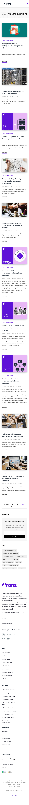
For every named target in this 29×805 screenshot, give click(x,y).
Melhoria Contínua (13, 565)
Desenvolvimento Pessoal (9, 550)
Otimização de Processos (9, 568)
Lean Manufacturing (8, 562)
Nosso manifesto (6, 738)
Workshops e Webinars (7, 675)
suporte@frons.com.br (7, 623)
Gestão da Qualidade (8, 556)
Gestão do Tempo (21, 556)
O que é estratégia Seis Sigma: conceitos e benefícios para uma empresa (12, 181)
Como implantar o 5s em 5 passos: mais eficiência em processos (11, 381)
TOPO (15, 795)
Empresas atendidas (6, 741)
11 (11, 507)
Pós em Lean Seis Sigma (7, 714)
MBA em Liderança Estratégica (9, 711)
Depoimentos (5, 735)
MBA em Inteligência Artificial (9, 693)
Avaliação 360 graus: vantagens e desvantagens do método (12, 46)
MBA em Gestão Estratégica (8, 689)
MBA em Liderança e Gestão (8, 696)
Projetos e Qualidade (7, 662)
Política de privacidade (7, 748)
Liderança (18, 562)
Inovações (15, 559)
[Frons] (7, 4)
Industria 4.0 (6, 559)
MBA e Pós (4, 679)
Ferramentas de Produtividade (10, 553)
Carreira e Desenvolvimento (10, 430)
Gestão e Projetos (6, 659)
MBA (4, 565)
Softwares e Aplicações (7, 672)
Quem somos (5, 731)
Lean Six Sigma (5, 656)
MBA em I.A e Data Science (8, 707)
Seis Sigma (21, 568)
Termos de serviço (6, 744)
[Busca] (27, 3)
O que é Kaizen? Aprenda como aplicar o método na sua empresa (13, 328)
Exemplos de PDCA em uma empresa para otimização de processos (12, 273)
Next (15, 507)
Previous (8, 504)
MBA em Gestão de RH (7, 699)
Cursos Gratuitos (6, 652)
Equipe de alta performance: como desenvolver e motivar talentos (12, 225)
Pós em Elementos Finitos (8, 717)
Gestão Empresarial (7, 40)
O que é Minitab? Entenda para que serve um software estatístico (13, 478)
